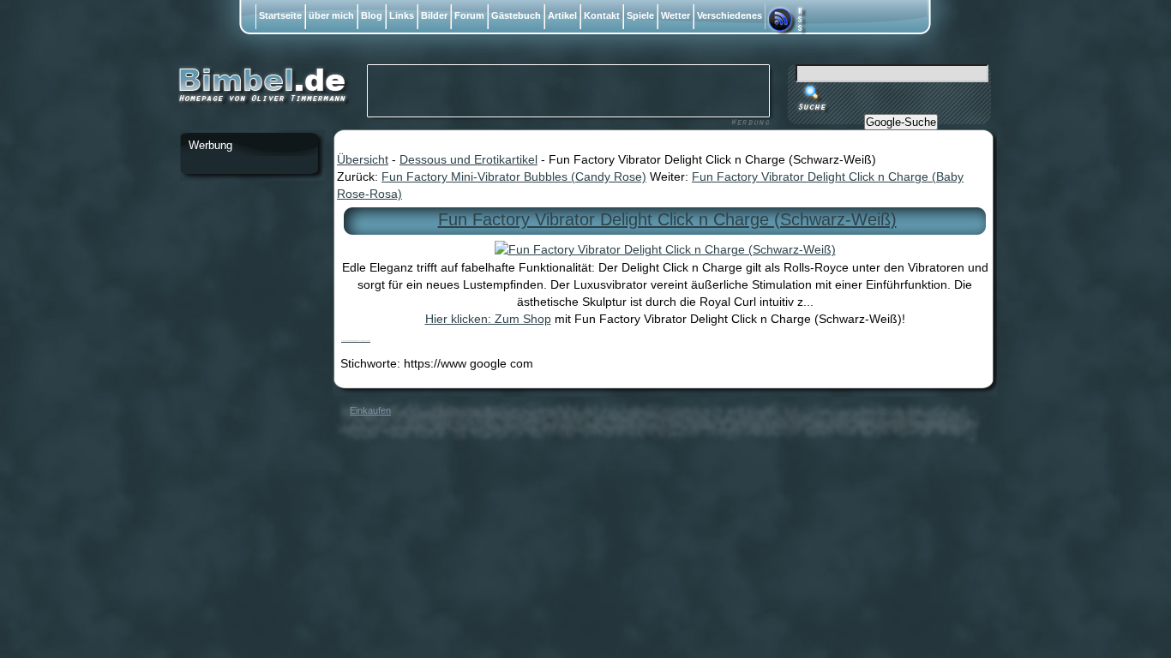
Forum (469, 15)
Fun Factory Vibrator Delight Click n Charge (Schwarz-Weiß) (667, 219)
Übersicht (362, 159)
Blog (371, 15)
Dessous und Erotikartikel (468, 159)
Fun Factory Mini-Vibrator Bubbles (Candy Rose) (513, 176)
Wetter (675, 15)
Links (402, 15)
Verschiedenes (729, 15)
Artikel (562, 15)
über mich (331, 15)
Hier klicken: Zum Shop (488, 319)
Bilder (434, 15)
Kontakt (601, 15)
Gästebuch (516, 15)
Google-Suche (901, 122)
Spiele (640, 15)
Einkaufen (370, 410)
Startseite (280, 15)
